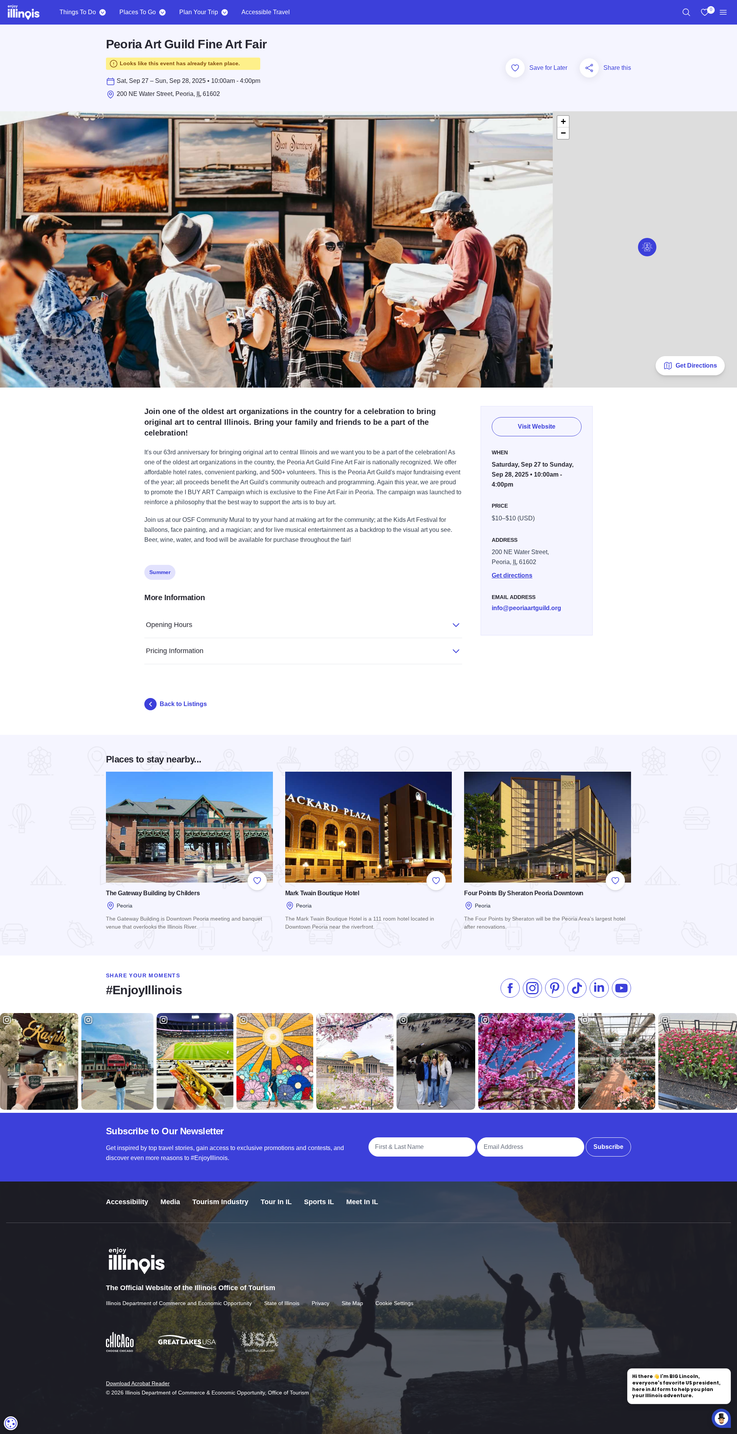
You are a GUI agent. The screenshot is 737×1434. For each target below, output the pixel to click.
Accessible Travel (265, 12)
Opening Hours (169, 625)
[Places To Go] (162, 12)
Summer (159, 572)
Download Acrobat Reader (138, 1383)
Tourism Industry (220, 1202)
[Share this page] (589, 68)
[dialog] (11, 1423)
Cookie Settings (394, 1303)
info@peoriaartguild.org (526, 608)
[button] (647, 247)
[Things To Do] (102, 12)
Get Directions (696, 365)
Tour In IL (276, 1202)
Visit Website (536, 426)
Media (170, 1202)
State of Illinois (281, 1303)
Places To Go (137, 12)
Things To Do (77, 12)
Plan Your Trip (198, 12)
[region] (686, 12)
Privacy (320, 1303)
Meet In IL (362, 1202)
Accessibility (127, 1202)
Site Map (352, 1303)
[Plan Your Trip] (224, 12)
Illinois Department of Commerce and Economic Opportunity (179, 1303)
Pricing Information (174, 651)
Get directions (512, 575)
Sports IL (319, 1202)
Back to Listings (183, 704)
